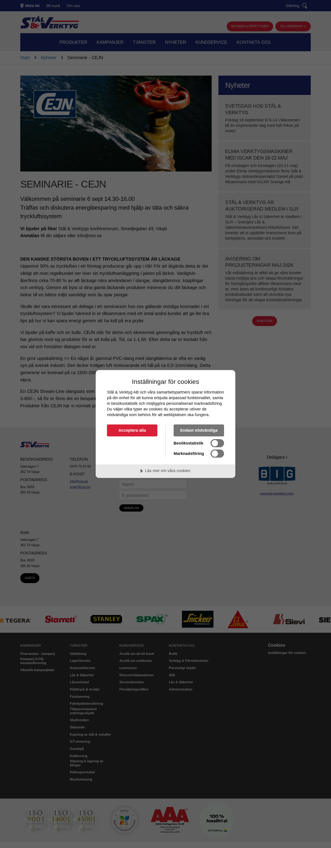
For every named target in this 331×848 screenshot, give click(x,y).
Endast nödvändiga (199, 430)
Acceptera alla (132, 430)
